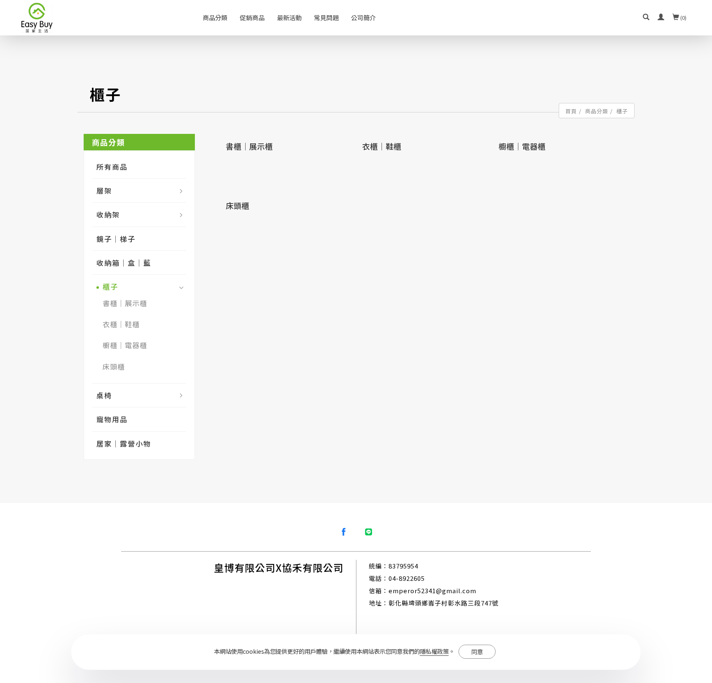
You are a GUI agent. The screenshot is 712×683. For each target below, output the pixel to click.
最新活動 (289, 17)
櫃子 (622, 111)
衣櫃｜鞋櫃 (121, 324)
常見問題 (326, 17)
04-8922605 (407, 578)
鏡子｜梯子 (116, 239)
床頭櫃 (114, 366)
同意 (477, 651)
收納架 (108, 214)
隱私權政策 (434, 651)
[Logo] (36, 16)
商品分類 (215, 17)
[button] (646, 17)
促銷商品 (252, 17)
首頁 (571, 111)
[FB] (343, 532)
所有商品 (112, 166)
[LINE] (368, 532)
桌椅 (104, 395)
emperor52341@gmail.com (432, 590)
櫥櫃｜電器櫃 (125, 345)
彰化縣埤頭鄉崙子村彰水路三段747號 (444, 603)
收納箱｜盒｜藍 (123, 262)
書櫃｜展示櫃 (125, 303)
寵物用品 (112, 419)
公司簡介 (363, 17)
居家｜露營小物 (123, 443)
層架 (104, 190)
